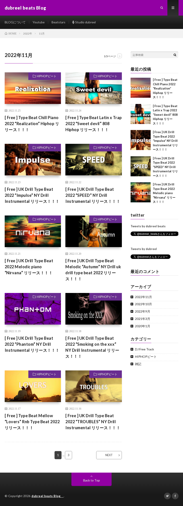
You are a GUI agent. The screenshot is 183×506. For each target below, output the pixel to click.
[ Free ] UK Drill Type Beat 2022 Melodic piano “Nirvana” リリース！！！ (29, 266)
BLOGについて (15, 22)
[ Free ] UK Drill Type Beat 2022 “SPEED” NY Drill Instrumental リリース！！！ (92, 195)
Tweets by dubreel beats (148, 226)
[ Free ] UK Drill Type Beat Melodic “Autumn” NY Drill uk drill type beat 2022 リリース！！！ (93, 269)
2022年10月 (143, 304)
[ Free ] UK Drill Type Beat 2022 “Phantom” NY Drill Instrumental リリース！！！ (32, 344)
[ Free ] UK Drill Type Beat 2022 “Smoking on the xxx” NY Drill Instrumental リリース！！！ (92, 347)
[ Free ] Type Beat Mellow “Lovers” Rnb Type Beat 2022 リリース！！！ (32, 421)
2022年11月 (143, 297)
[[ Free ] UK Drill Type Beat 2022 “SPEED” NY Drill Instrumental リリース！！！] (141, 166)
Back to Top (91, 480)
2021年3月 (142, 319)
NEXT (109, 455)
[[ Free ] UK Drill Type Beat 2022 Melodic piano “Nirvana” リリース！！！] (141, 192)
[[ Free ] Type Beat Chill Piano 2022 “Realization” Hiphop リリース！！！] (141, 88)
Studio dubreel (85, 22)
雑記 (138, 364)
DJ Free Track (144, 349)
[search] (175, 54)
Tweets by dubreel (144, 249)
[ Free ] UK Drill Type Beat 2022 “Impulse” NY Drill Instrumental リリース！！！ (32, 195)
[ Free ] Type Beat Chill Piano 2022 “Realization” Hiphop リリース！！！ (32, 123)
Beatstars (58, 22)
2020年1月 (142, 326)
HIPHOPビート (46, 76)
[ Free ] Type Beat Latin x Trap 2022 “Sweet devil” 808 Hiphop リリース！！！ (93, 123)
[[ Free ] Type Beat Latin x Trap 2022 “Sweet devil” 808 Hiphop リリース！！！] (141, 114)
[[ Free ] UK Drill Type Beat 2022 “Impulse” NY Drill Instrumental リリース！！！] (141, 140)
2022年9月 (142, 311)
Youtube (39, 22)
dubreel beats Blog (47, 496)
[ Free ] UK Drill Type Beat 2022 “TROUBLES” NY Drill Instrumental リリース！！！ (92, 421)
